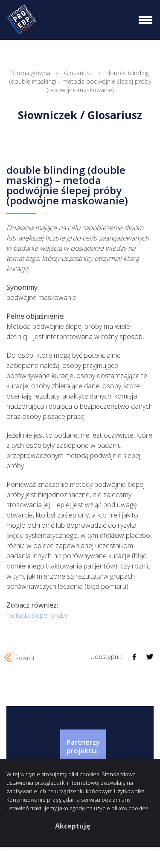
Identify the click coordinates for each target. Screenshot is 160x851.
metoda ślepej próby (37, 615)
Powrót (24, 658)
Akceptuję (72, 826)
